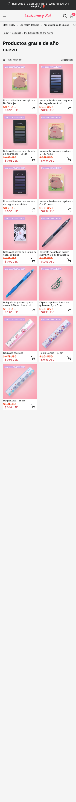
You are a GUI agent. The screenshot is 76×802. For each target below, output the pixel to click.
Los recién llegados (29, 25)
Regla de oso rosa (13, 352)
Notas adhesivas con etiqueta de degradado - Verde (19, 152)
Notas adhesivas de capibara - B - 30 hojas (19, 102)
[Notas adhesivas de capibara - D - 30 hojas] (56, 131)
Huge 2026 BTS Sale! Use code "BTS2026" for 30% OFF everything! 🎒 (40, 5)
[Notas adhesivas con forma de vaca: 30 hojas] (20, 232)
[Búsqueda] (65, 16)
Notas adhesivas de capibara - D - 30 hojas (56, 152)
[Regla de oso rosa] (20, 333)
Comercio (16, 33)
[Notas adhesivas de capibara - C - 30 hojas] (56, 182)
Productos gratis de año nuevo (38, 33)
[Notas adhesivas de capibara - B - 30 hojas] (20, 81)
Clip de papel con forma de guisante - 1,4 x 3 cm (54, 304)
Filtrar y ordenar (14, 60)
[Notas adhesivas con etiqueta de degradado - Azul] (56, 81)
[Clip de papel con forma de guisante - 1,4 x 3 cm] (56, 283)
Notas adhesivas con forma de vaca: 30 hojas (19, 253)
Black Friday (9, 25)
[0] (70, 16)
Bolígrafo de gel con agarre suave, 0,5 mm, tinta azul (18, 304)
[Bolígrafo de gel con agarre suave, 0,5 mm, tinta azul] (20, 283)
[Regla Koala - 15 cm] (20, 381)
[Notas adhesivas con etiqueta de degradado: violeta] (20, 182)
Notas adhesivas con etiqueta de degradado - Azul (55, 102)
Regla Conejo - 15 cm (51, 352)
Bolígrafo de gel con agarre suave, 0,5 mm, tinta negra (54, 253)
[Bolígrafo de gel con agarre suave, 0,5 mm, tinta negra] (56, 232)
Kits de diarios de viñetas (56, 25)
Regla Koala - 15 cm (14, 400)
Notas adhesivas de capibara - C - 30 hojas (56, 203)
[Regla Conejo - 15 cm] (56, 333)
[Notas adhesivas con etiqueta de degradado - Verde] (20, 131)
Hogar (5, 33)
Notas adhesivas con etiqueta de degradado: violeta (19, 203)
